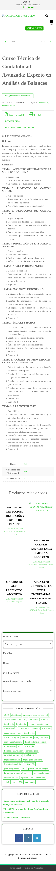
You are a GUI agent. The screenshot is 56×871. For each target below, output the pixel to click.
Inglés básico (30, 755)
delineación (27, 737)
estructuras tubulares (13, 742)
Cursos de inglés (11, 737)
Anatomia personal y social (35, 715)
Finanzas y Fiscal (9, 106)
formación (29, 746)
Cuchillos (46, 728)
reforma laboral (11, 778)
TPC (21, 782)
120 (25, 464)
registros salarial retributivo (33, 778)
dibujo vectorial (41, 737)
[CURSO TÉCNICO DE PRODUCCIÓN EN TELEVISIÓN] (50, 41)
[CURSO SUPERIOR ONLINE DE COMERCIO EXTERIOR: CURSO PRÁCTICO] (6, 41)
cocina (31, 724)
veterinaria (30, 782)
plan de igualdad (11, 769)
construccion (42, 724)
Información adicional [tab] (20, 127)
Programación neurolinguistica (18, 773)
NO (25, 471)
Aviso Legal (15, 868)
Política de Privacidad (33, 868)
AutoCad (45, 719)
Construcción (10, 728)
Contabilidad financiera (29, 728)
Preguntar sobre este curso (17, 95)
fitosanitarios (10, 746)
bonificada (9, 724)
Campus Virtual (34, 28)
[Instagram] (28, 838)
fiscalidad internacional (35, 742)
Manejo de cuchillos (13, 764)
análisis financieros (12, 719)
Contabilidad (43, 102)
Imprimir (38, 115)
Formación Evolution (13, 751)
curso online (9, 733)
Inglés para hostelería (32, 760)
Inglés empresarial (12, 760)
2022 (6, 715)
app (25, 719)
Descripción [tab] (12, 121)
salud (6, 782)
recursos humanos (42, 773)
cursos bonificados (26, 733)
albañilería (16, 715)
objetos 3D (30, 764)
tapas (13, 782)
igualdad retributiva (13, 755)
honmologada (32, 751)
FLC (20, 746)
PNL (24, 769)
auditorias (34, 719)
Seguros (19, 602)
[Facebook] (19, 838)
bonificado (21, 724)
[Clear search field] (51, 644)
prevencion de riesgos (38, 769)
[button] (28, 653)
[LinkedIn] (37, 838)
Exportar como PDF (16, 115)
